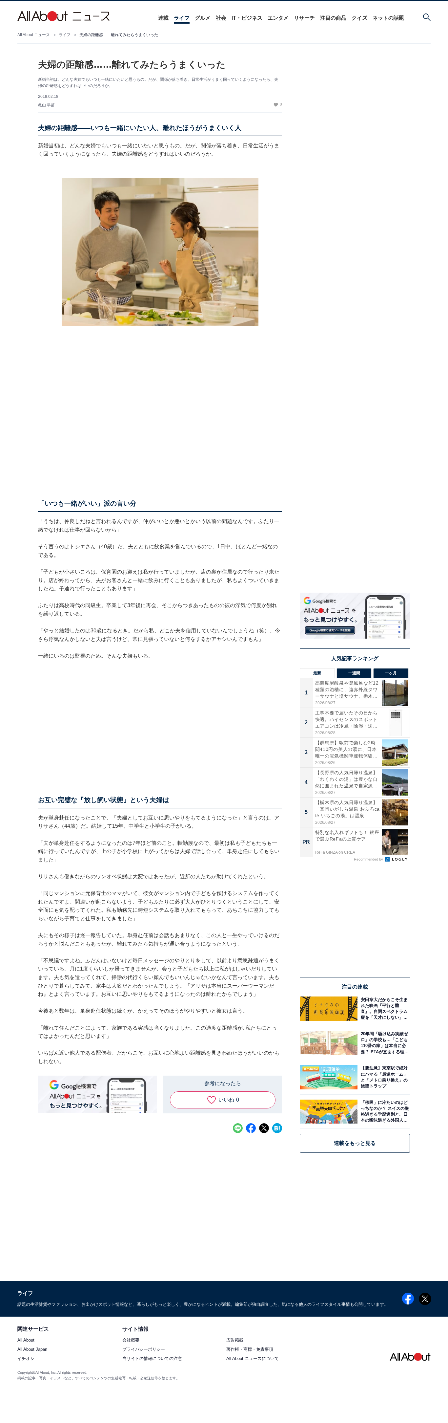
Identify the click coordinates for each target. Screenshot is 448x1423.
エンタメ (278, 18)
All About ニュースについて (252, 1359)
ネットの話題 (388, 18)
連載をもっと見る (355, 1143)
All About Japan (32, 1349)
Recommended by (369, 859)
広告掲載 (234, 1340)
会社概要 (130, 1340)
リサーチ (304, 18)
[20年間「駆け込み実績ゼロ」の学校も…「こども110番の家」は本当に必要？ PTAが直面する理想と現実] (383, 1043)
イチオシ (25, 1359)
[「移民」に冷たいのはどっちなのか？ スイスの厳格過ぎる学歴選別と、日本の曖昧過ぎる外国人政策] (383, 1112)
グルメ (203, 18)
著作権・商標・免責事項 (249, 1349)
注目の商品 (333, 18)
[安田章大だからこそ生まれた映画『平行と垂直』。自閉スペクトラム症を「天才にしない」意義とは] (383, 1008)
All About (25, 1340)
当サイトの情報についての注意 (152, 1359)
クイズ (359, 18)
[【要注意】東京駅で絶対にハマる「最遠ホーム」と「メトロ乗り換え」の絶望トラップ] (383, 1077)
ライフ (182, 18)
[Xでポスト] (264, 1128)
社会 (221, 18)
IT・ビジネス (247, 18)
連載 (163, 18)
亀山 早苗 (46, 105)
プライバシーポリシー (143, 1349)
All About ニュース (33, 35)
